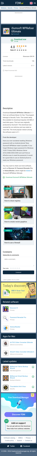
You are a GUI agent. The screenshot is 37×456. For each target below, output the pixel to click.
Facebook (26, 446)
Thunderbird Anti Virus (18, 386)
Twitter (12, 446)
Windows (3, 8)
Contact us (28, 440)
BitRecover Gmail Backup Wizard (19, 377)
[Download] (33, 367)
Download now (20, 39)
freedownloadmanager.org (20, 451)
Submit (19, 440)
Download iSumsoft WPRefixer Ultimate (19, 177)
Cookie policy (9, 440)
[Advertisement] (18, 18)
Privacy (28, 438)
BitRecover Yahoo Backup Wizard (19, 367)
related (28, 171)
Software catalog (9, 438)
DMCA (20, 438)
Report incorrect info (11, 70)
